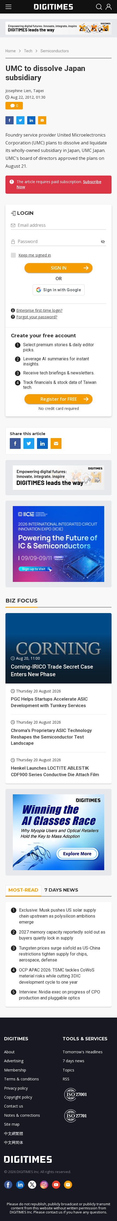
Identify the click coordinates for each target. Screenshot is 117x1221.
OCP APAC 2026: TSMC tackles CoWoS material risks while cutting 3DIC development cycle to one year (56, 976)
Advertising (13, 1060)
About (9, 1051)
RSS (66, 1078)
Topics (68, 1070)
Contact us (13, 1106)
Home (10, 51)
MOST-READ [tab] (23, 890)
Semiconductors (55, 51)
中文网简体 (13, 1142)
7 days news (73, 1060)
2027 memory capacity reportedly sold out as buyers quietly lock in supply (62, 935)
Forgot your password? (36, 316)
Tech (28, 51)
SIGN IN (58, 268)
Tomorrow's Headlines (83, 1051)
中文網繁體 (13, 1133)
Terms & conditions (21, 1078)
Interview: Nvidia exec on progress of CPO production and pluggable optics (59, 994)
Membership (15, 1070)
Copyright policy (18, 1097)
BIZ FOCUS (21, 600)
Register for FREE (59, 399)
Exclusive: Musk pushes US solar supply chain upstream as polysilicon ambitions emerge (57, 916)
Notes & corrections (22, 1115)
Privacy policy (16, 1088)
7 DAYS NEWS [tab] (61, 890)
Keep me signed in (35, 255)
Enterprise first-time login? (39, 310)
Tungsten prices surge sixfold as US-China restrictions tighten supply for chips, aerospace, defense (59, 954)
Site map (12, 1124)
